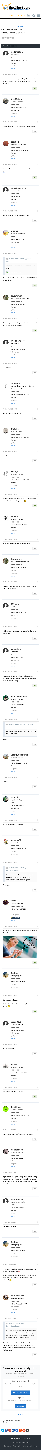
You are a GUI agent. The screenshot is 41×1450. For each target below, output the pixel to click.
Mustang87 (16, 840)
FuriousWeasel (17, 1295)
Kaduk (14, 900)
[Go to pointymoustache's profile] (6, 698)
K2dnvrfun (15, 383)
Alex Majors (16, 99)
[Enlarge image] (14, 272)
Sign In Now (20, 1406)
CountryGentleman (19, 755)
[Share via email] (27, 1430)
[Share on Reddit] (20, 1430)
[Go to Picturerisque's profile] (6, 1201)
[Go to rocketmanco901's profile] (6, 190)
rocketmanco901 (19, 188)
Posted (10, 74)
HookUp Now (17, 15)
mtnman (14, 231)
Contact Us (26, 1439)
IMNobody (15, 604)
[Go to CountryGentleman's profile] (6, 756)
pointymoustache (19, 696)
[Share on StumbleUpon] (24, 1430)
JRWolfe (15, 429)
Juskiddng (16, 1107)
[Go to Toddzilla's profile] (6, 799)
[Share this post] (37, 74)
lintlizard (15, 516)
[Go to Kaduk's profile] (6, 902)
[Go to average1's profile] (6, 473)
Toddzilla (15, 797)
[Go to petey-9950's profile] (6, 1024)
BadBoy (14, 973)
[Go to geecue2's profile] (6, 143)
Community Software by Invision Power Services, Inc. (20, 1446)
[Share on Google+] (9, 1430)
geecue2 (15, 142)
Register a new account (20, 1392)
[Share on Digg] (13, 1430)
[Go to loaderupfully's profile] (6, 53)
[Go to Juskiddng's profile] (6, 1109)
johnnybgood (17, 1150)
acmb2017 (15, 1064)
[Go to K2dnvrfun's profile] (6, 385)
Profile (13, 69)
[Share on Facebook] (6, 1430)
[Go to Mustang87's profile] (6, 842)
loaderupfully (12, 33)
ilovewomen (16, 296)
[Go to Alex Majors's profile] (6, 101)
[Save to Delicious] (16, 1430)
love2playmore (18, 341)
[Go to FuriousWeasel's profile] (6, 1297)
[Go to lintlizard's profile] (6, 518)
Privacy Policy (15, 1439)
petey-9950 (16, 1022)
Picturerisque (17, 1199)
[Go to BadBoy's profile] (6, 975)
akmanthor (16, 649)
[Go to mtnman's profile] (6, 233)
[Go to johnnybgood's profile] (6, 1151)
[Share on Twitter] (2, 1430)
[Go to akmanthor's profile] (6, 651)
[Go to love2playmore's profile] (6, 342)
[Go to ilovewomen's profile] (6, 297)
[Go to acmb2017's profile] (6, 1066)
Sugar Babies (5, 15)
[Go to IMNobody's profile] (6, 606)
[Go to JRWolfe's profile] (6, 431)
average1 (15, 471)
